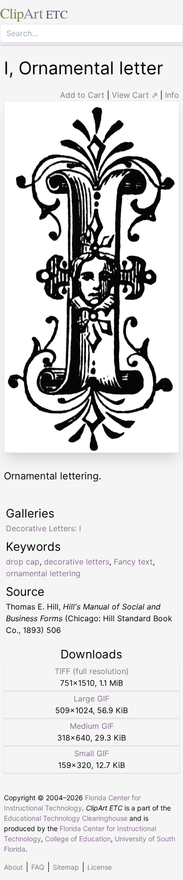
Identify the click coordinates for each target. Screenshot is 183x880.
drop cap (23, 561)
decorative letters (76, 561)
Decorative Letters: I (43, 528)
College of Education (78, 839)
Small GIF (91, 753)
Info (172, 95)
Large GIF (91, 698)
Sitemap (66, 867)
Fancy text (133, 561)
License (99, 867)
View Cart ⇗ (135, 95)
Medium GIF (92, 726)
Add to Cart (82, 95)
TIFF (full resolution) (92, 671)
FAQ (37, 867)
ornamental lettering (43, 573)
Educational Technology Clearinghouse (65, 818)
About (13, 867)
